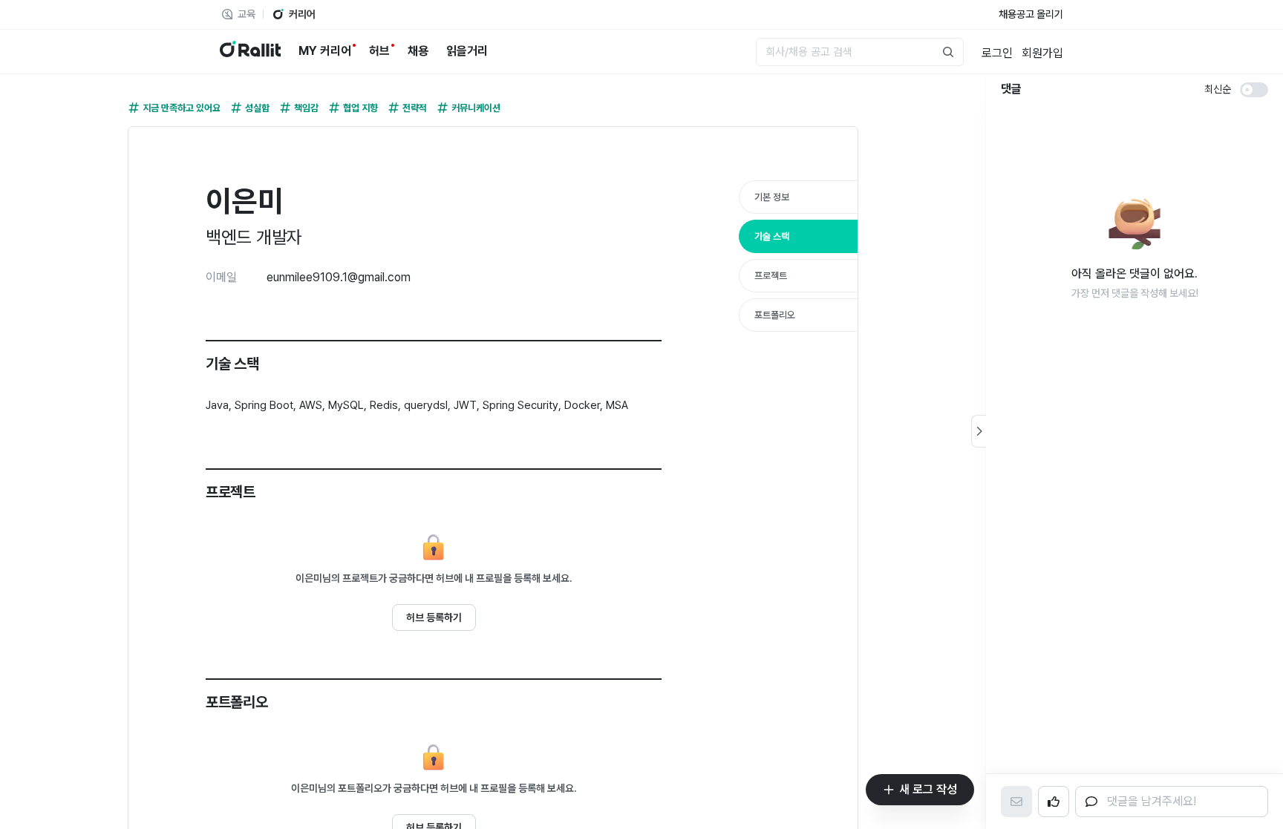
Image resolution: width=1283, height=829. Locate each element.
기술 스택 (771, 236)
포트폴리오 (774, 315)
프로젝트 (770, 275)
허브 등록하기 (434, 617)
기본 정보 (771, 197)
